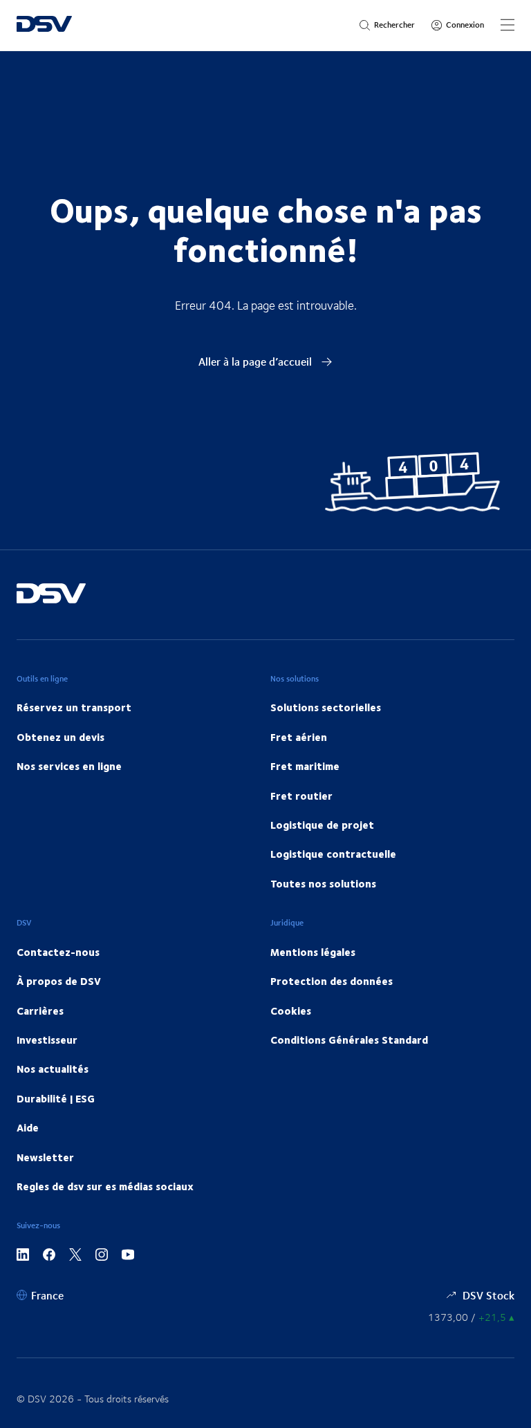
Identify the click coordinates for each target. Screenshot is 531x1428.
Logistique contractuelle (333, 853)
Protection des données (331, 981)
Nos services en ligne (69, 766)
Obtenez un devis (60, 737)
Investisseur (47, 1039)
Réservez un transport (74, 707)
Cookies (290, 1010)
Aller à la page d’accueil (256, 361)
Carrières (40, 1010)
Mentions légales (312, 951)
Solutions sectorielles (325, 707)
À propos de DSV (59, 981)
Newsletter (45, 1157)
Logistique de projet (322, 824)
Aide (28, 1127)
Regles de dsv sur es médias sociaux (105, 1186)
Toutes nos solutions (323, 883)
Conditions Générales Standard (349, 1039)
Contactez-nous (58, 951)
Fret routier (301, 795)
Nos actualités (52, 1068)
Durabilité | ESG (56, 1098)
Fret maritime (304, 766)
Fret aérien (298, 737)
